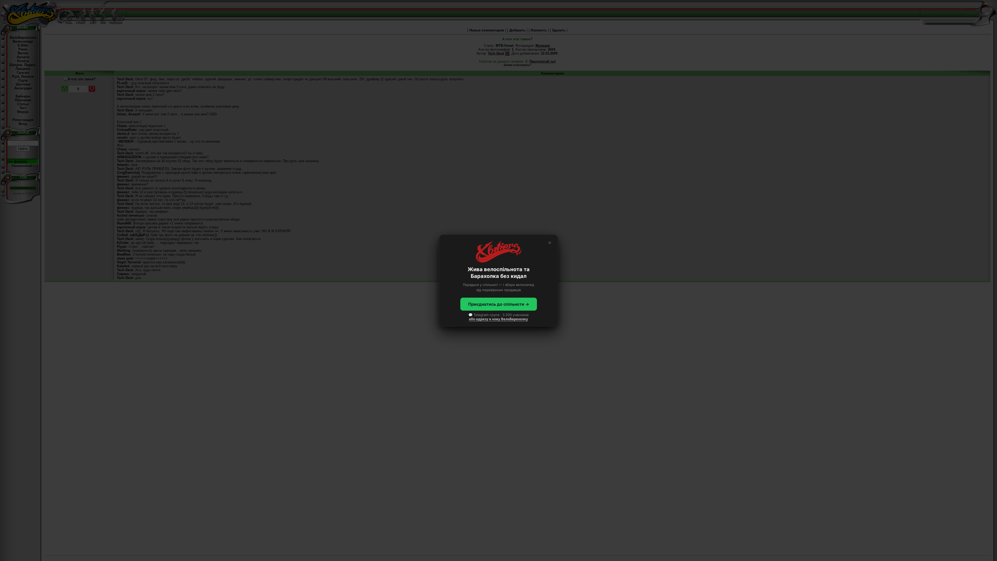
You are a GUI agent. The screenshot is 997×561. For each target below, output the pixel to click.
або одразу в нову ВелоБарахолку (498, 319)
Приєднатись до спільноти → (498, 304)
